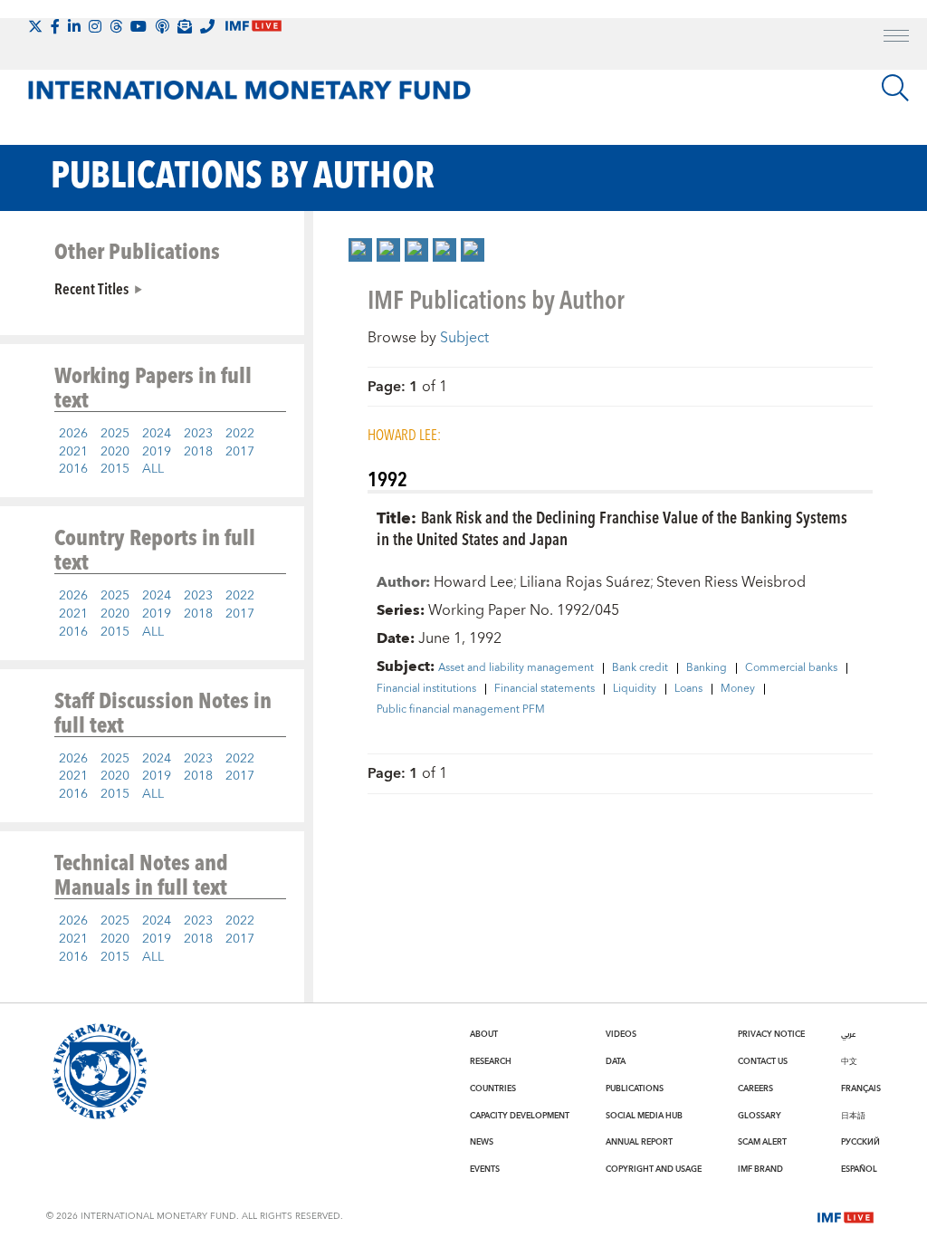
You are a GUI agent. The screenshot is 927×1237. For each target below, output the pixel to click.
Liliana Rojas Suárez (585, 582)
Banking (706, 668)
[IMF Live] (845, 1215)
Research (490, 1061)
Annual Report (639, 1142)
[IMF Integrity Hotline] (207, 26)
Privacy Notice (771, 1034)
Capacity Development (519, 1115)
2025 (114, 434)
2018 (198, 452)
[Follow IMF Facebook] (55, 26)
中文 (849, 1061)
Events (485, 1169)
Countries (493, 1088)
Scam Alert (762, 1142)
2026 (73, 434)
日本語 (853, 1115)
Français (861, 1088)
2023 (198, 434)
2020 (114, 452)
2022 (239, 434)
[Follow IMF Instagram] (95, 26)
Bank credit (640, 668)
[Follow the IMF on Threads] (116, 26)
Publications (635, 1088)
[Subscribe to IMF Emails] (184, 26)
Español (859, 1169)
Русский (860, 1142)
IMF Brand (760, 1169)
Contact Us (763, 1061)
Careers (755, 1088)
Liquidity (634, 689)
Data (616, 1061)
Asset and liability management (516, 668)
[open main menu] (896, 38)
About (484, 1034)
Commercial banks (791, 668)
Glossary (759, 1115)
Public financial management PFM (461, 710)
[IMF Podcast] (162, 26)
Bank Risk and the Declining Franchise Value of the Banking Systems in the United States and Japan (612, 527)
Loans (688, 689)
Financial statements (544, 689)
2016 (73, 469)
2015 (114, 469)
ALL (153, 469)
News (481, 1142)
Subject (464, 337)
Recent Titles (91, 288)
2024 (156, 434)
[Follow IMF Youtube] (138, 26)
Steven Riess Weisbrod (731, 582)
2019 (156, 452)
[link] (360, 250)
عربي (848, 1034)
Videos (621, 1034)
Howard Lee (473, 582)
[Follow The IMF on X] (35, 26)
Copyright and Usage (654, 1169)
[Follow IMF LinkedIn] (74, 26)
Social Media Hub (644, 1115)
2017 (239, 452)
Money (738, 689)
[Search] (895, 87)
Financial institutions (426, 689)
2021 (73, 452)
